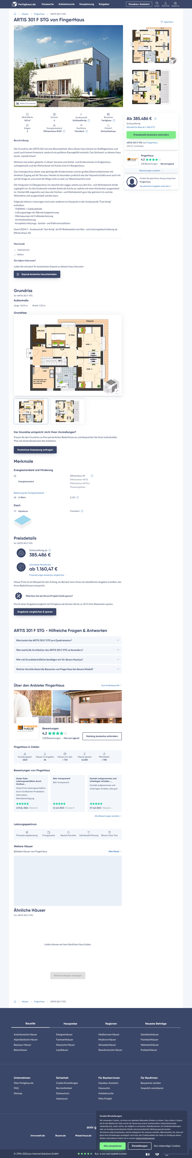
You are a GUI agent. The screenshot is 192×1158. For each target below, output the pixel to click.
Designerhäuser (64, 1034)
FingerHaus (39, 14)
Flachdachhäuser (149, 1039)
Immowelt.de (38, 1135)
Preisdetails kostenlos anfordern (151, 134)
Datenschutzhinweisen (145, 1138)
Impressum (62, 1098)
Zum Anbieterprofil (110, 685)
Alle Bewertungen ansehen (107, 816)
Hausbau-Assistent (139, 4)
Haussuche (48, 4)
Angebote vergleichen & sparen (35, 611)
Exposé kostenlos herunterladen (39, 274)
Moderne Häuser (107, 1039)
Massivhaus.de (83, 1135)
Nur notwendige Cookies (167, 1146)
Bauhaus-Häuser (22, 1044)
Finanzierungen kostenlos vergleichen (46, 575)
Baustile (30, 1023)
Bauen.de (60, 1135)
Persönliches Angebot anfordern (155, 186)
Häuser (25, 14)
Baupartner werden (151, 1082)
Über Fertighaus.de (23, 1082)
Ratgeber (104, 4)
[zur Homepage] (16, 13)
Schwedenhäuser (107, 1044)
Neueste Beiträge (155, 1023)
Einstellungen (140, 1146)
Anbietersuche (66, 4)
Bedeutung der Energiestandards (29, 493)
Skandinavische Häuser (110, 1049)
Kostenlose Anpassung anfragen (35, 449)
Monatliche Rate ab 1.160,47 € (141, 127)
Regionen (111, 1023)
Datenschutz (62, 1093)
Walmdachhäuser (150, 1044)
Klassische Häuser (65, 1044)
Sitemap (18, 1093)
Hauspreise (70, 1023)
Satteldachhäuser (150, 1034)
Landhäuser (62, 1049)
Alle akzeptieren (113, 1145)
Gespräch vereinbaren (152, 1088)
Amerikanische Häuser (25, 1034)
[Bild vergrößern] (117, 391)
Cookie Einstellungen (67, 1082)
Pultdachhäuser (149, 1049)
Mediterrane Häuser (108, 1034)
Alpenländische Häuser (26, 1039)
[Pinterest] (157, 1153)
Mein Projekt (105, 1098)
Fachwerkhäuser (64, 1039)
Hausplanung (86, 4)
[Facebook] (147, 1153)
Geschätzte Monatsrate (40, 564)
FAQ (16, 1088)
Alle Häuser (113, 851)
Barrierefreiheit (64, 1088)
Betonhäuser (20, 1049)
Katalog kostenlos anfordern (102, 736)
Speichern (168, 22)
